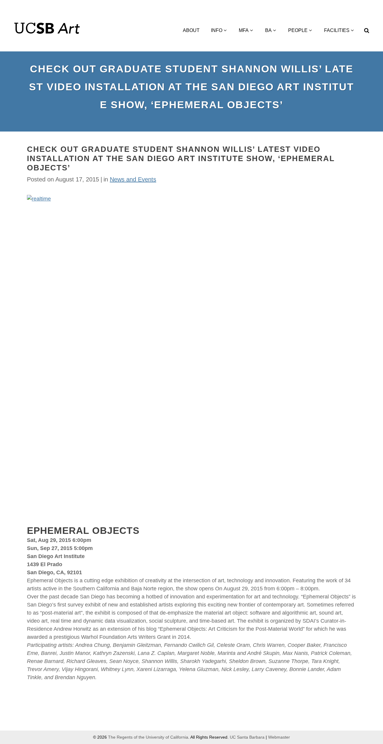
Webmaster (279, 737)
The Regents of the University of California (148, 737)
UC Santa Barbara (247, 737)
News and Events (133, 179)
